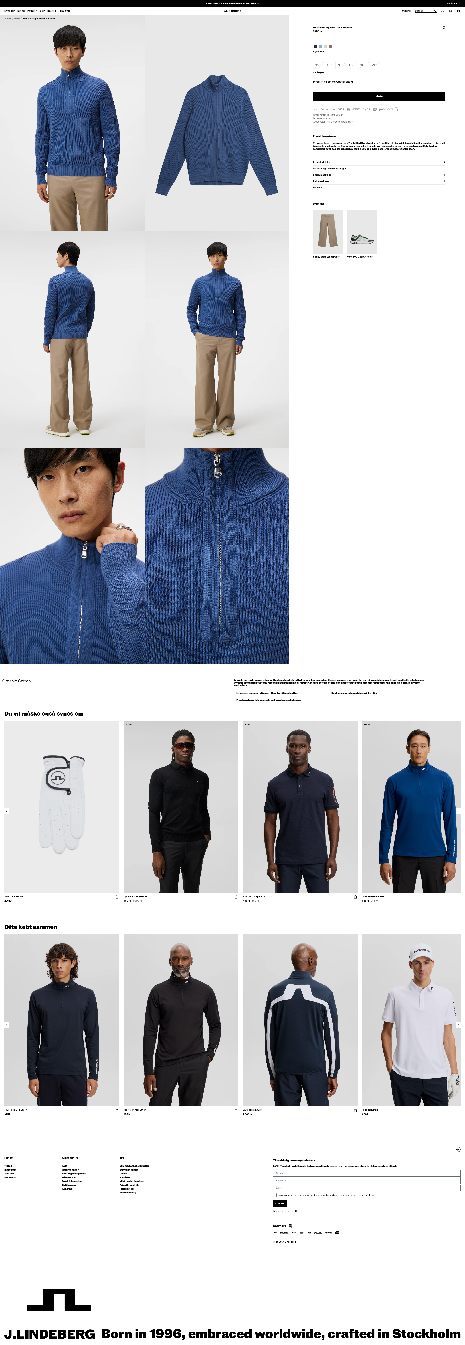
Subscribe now (252, 701)
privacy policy (254, 709)
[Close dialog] (299, 630)
